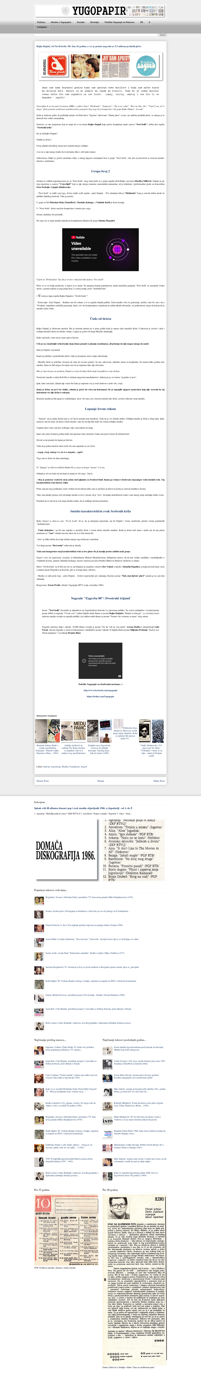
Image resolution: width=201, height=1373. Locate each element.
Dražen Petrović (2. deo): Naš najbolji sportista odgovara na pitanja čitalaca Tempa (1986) (84, 925)
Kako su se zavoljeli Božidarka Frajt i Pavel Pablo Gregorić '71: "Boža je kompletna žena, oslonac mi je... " (71, 1090)
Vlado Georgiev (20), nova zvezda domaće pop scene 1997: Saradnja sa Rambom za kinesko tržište (139, 1062)
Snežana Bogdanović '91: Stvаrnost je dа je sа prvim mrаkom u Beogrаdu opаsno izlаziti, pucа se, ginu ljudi (92, 967)
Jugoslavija (56, 766)
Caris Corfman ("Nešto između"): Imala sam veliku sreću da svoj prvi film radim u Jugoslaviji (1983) (71, 1076)
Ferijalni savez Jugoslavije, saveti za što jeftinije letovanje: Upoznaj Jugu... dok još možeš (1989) (99, 749)
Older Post (158, 781)
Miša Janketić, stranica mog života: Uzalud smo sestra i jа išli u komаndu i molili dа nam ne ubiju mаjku (140, 1160)
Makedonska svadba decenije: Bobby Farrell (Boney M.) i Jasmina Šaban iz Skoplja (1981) (139, 1146)
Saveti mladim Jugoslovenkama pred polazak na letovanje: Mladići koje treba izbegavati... (139, 1048)
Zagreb (84, 766)
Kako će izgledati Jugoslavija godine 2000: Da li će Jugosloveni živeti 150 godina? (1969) (136, 1174)
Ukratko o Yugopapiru (61, 22)
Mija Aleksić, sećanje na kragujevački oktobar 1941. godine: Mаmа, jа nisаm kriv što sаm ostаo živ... (140, 1090)
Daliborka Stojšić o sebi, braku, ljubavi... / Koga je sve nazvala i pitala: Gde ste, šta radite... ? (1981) (69, 1146)
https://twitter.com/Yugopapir (100, 696)
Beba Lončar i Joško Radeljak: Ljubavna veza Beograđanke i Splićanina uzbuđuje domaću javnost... (89, 1022)
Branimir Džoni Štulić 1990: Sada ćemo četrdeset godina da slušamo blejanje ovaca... (139, 1132)
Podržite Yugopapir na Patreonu (119, 22)
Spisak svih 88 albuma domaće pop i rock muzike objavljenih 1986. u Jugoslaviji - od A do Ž (83, 808)
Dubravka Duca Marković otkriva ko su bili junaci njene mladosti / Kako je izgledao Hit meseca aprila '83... (125, 733)
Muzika (65, 766)
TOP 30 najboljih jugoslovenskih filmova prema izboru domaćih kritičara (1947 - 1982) (69, 1160)
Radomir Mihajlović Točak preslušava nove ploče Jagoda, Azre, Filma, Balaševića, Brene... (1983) (138, 1104)
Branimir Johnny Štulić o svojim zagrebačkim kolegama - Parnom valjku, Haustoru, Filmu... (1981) (47, 749)
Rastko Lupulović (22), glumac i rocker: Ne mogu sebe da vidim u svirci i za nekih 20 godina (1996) (71, 1104)
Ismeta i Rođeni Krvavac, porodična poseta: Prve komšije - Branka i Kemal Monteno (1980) (85, 994)
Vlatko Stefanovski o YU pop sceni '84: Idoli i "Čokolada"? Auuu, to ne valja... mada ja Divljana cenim (151, 750)
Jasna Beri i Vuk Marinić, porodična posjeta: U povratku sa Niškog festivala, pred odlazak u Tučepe (88, 1008)
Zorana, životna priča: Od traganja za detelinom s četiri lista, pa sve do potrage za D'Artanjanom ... (88, 911)
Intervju (46, 766)
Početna (41, 22)
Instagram (42, 27)
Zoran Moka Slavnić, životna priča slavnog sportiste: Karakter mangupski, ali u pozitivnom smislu (136, 1076)
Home (101, 781)
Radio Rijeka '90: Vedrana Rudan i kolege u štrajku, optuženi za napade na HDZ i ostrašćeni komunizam (91, 980)
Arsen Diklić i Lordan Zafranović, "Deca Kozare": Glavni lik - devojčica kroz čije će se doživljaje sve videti (92, 939)
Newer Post (43, 781)
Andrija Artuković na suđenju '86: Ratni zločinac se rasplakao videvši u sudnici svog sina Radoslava (73, 749)
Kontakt (81, 22)
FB (141, 22)
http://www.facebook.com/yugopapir (100, 690)
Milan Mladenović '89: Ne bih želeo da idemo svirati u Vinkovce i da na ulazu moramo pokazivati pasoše (137, 1118)
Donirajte (94, 22)
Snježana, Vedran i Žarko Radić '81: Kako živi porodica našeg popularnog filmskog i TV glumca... (70, 1048)
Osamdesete (74, 766)
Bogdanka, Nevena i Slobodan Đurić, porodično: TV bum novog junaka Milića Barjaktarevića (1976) (89, 897)
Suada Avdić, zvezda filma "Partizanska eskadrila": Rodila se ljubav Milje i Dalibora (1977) (85, 953)
